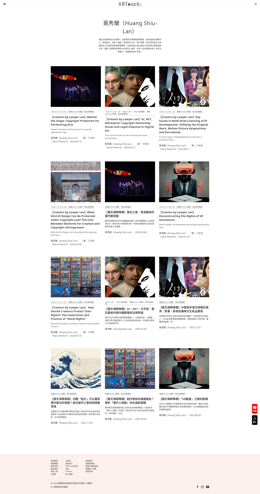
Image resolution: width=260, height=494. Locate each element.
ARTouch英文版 (72, 466)
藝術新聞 (54, 466)
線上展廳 (69, 474)
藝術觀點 (54, 461)
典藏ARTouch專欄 (75, 112)
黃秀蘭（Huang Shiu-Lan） (65, 137)
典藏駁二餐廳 (91, 469)
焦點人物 (54, 471)
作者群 (53, 474)
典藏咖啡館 (90, 463)
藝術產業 (54, 469)
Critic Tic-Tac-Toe (58, 112)
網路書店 (89, 461)
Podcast (69, 471)
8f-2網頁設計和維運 (59, 487)
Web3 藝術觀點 (139, 112)
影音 (67, 469)
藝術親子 (69, 463)
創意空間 (89, 471)
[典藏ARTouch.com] (130, 4)
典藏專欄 (54, 463)
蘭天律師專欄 (89, 112)
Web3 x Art (127, 112)
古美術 (68, 461)
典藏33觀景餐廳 (92, 466)
